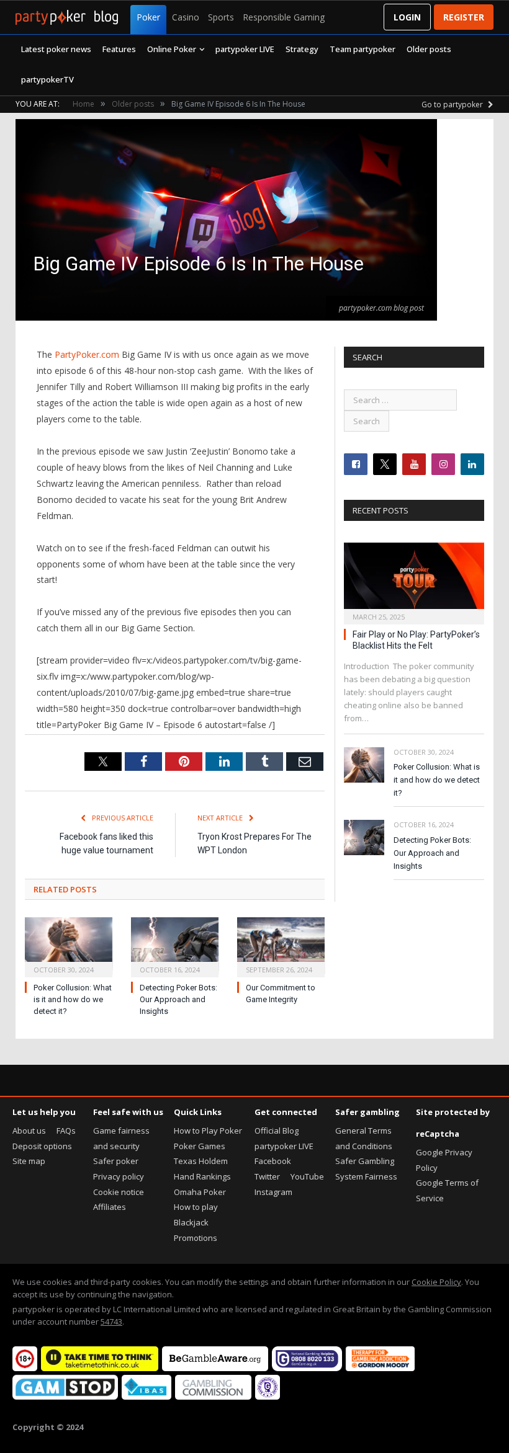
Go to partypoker (453, 104)
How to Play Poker (208, 1130)
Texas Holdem (201, 1160)
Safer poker (115, 1160)
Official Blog (276, 1130)
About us (29, 1130)
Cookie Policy (436, 1281)
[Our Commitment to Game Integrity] (281, 945)
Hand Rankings (202, 1176)
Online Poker (171, 49)
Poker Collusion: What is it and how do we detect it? (73, 999)
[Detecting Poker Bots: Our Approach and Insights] (174, 945)
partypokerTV (47, 79)
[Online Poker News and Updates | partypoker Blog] (67, 17)
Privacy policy (118, 1176)
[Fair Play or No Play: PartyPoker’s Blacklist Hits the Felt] (414, 579)
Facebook (272, 1160)
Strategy (302, 49)
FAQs (66, 1130)
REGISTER (463, 17)
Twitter (267, 1176)
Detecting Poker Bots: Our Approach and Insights (178, 999)
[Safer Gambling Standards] (267, 1396)
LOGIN (407, 17)
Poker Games (199, 1146)
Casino (185, 17)
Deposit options (42, 1146)
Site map (28, 1160)
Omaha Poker (200, 1192)
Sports (221, 17)
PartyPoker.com (87, 354)
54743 (111, 1321)
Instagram (273, 1192)
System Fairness (366, 1176)
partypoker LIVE (244, 49)
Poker (148, 17)
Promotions (195, 1237)
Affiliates (109, 1206)
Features (119, 49)
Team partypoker (362, 49)
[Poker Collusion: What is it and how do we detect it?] (68, 945)
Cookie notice (118, 1192)
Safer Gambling (364, 1160)
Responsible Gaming (284, 17)
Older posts (429, 49)
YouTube (307, 1176)
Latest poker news (56, 49)
